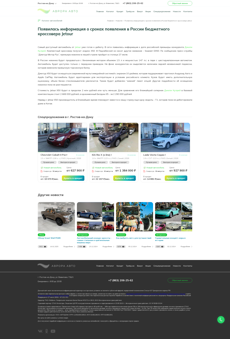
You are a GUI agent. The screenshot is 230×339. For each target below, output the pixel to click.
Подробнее (68, 246)
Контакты (187, 11)
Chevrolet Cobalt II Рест (54, 154)
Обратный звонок (180, 3)
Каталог (110, 11)
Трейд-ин (130, 11)
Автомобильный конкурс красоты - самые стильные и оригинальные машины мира (94, 240)
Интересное (83, 235)
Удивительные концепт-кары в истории (170, 239)
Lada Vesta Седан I (154, 154)
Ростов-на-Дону (46, 3)
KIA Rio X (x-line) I (102, 154)
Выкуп (140, 11)
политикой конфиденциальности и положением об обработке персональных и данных (155, 294)
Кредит (120, 11)
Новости (177, 11)
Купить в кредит (73, 178)
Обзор (41, 235)
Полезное (121, 235)
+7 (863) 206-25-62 (133, 3)
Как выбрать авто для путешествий (133, 238)
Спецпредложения (161, 11)
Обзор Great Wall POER (49, 238)
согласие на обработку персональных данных (53, 295)
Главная (100, 11)
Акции (148, 11)
